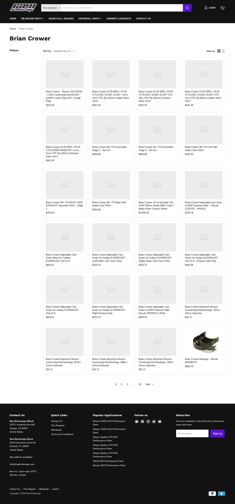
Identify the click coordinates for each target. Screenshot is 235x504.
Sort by (47, 51)
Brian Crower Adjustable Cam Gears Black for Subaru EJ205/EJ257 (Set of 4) (61, 257)
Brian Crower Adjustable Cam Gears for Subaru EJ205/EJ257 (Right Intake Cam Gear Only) (155, 257)
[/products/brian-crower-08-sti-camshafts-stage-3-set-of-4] (157, 130)
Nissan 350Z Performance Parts (109, 465)
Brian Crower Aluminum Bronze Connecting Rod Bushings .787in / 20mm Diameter (202, 309)
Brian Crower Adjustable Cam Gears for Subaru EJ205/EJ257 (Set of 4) (62, 309)
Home (13, 18)
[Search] (187, 8)
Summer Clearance (118, 18)
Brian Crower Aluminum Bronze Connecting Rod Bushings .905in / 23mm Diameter (156, 362)
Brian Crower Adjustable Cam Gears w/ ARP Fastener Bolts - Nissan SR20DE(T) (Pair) (155, 309)
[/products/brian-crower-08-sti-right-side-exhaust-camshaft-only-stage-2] (65, 185)
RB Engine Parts (32, 18)
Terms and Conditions (62, 434)
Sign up (217, 433)
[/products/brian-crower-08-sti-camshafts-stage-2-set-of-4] (111, 130)
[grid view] (219, 51)
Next (148, 384)
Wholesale (56, 430)
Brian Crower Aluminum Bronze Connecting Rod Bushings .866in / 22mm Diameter (110, 362)
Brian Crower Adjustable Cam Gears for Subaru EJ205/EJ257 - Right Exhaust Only (109, 309)
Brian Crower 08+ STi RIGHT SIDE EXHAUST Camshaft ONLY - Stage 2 (64, 205)
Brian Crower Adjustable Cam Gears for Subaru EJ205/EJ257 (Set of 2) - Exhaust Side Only (201, 257)
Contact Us (143, 18)
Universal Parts (89, 18)
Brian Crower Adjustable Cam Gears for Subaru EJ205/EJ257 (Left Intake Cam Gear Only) (108, 257)
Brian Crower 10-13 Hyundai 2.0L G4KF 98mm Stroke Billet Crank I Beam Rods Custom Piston (156, 205)
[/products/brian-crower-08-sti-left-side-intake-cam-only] (204, 130)
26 (140, 384)
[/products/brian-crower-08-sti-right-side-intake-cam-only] (111, 185)
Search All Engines (61, 18)
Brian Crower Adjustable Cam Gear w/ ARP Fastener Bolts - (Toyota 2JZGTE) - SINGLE (203, 205)
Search (55, 489)
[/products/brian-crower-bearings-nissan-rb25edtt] (204, 342)
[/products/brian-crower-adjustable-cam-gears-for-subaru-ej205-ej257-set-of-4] (65, 289)
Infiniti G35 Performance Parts (108, 461)
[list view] (223, 51)
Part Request (57, 425)
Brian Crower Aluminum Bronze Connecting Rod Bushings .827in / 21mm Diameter (63, 362)
